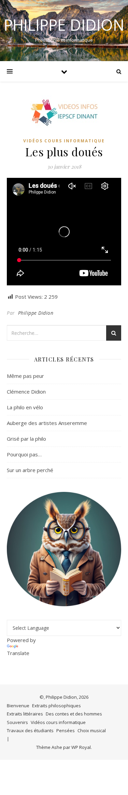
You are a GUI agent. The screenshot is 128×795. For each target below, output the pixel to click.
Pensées (65, 730)
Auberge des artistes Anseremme (47, 423)
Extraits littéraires (25, 714)
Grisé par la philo (26, 438)
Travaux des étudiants (30, 730)
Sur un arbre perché (30, 470)
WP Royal (81, 747)
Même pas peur (25, 375)
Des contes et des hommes (74, 714)
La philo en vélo (25, 407)
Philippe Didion (64, 24)
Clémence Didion (26, 391)
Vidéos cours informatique (64, 141)
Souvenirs (17, 722)
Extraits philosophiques (56, 705)
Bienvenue (18, 705)
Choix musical (91, 730)
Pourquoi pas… (24, 454)
